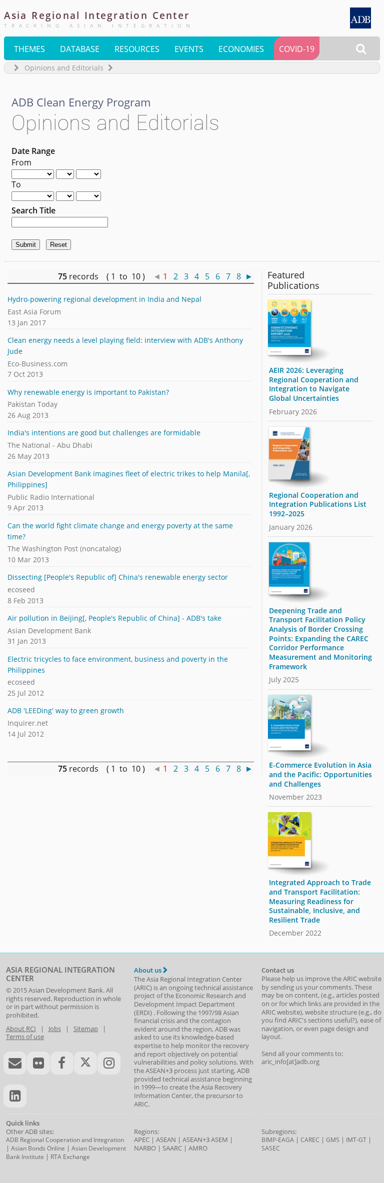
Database (80, 48)
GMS (333, 1140)
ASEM (219, 1139)
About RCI (21, 1028)
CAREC (310, 1140)
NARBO (145, 1148)
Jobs (54, 1028)
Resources (137, 48)
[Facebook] (62, 1063)
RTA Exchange (70, 1157)
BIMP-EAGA (278, 1140)
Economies (241, 48)
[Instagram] (109, 1063)
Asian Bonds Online (38, 1148)
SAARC (172, 1148)
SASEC (271, 1148)
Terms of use (25, 1036)
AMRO (198, 1148)
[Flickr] (38, 1063)
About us (148, 970)
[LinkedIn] (15, 1096)
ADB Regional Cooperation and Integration (65, 1140)
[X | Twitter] (85, 1063)
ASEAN (166, 1139)
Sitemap (86, 1028)
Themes (29, 48)
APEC (142, 1139)
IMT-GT (356, 1140)
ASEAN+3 (196, 1139)
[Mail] (15, 1063)
